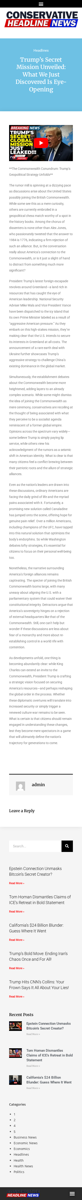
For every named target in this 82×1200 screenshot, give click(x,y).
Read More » (16, 883)
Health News (23, 1166)
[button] (41, 4)
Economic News (26, 1143)
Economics (22, 1149)
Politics (19, 1172)
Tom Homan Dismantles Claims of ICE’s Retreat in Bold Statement (49, 1055)
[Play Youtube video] (41, 143)
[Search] (67, 846)
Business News (25, 1137)
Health (19, 1160)
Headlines (41, 50)
